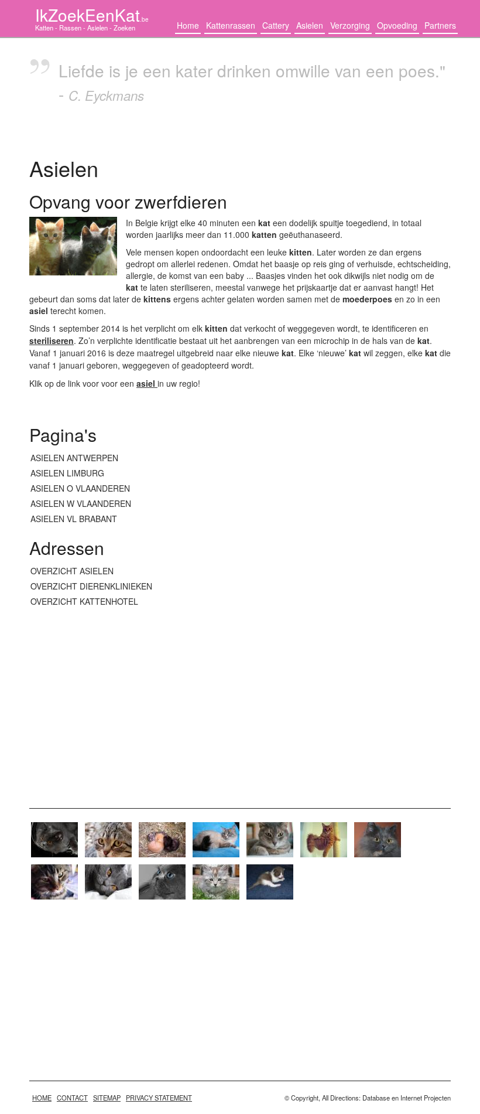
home (42, 1097)
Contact (72, 1097)
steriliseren (51, 340)
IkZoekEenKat (92, 14)
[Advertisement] (240, 703)
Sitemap (107, 1097)
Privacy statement (159, 1097)
